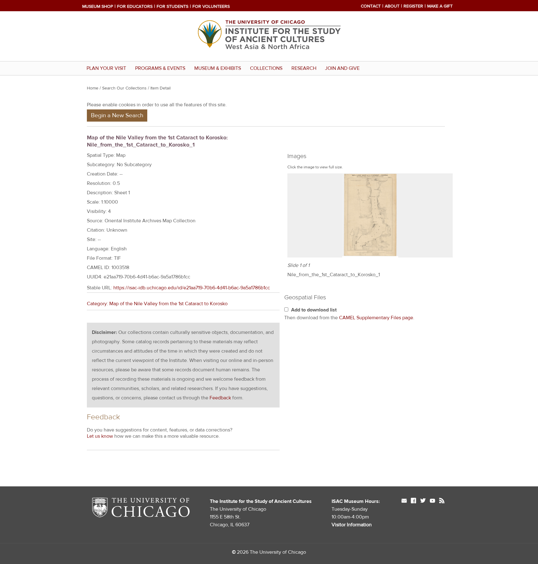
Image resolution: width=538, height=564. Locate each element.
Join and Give (342, 68)
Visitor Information (352, 525)
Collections (266, 68)
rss (441, 501)
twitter (423, 501)
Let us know (100, 436)
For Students (172, 6)
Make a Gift (440, 6)
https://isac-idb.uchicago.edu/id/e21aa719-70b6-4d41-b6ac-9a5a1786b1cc (191, 288)
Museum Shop (97, 6)
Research (303, 68)
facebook (413, 501)
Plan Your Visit (106, 68)
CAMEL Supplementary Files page (376, 318)
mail (404, 501)
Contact (371, 6)
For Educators (135, 6)
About (392, 6)
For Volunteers (211, 6)
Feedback (220, 398)
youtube (432, 501)
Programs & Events (160, 68)
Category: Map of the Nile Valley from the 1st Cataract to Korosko (157, 304)
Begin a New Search (117, 115)
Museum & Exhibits (217, 68)
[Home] (269, 56)
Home (92, 88)
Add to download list (314, 310)
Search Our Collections (124, 88)
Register (413, 6)
